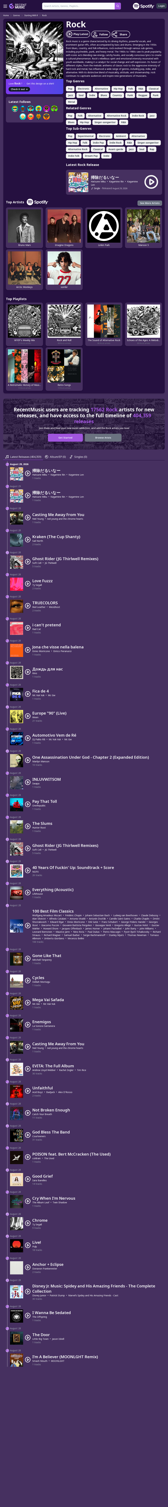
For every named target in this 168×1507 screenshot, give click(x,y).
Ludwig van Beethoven (125, 915)
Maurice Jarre (63, 931)
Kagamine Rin (116, 181)
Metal (71, 101)
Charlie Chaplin (141, 918)
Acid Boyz (37, 1092)
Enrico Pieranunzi (62, 651)
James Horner (92, 928)
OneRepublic (39, 805)
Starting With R (31, 15)
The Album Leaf (40, 1202)
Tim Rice (81, 1070)
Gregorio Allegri (122, 925)
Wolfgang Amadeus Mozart (47, 915)
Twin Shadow (60, 1202)
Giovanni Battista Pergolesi (77, 925)
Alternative (101, 88)
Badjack (50, 1092)
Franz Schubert (110, 921)
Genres (16, 15)
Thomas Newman (137, 935)
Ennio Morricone (41, 651)
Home (6, 15)
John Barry (130, 928)
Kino (34, 673)
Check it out (19, 89)
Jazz (70, 95)
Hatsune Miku (98, 181)
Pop (70, 88)
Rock (44, 15)
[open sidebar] (5, 6)
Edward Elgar (57, 921)
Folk (130, 88)
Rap (152, 149)
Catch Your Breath (42, 1114)
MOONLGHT (57, 1360)
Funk (130, 95)
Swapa (35, 783)
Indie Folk (73, 155)
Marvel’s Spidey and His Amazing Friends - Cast (93, 1295)
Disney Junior (39, 1295)
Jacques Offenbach (72, 928)
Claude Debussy (149, 915)
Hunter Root (39, 827)
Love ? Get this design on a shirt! (31, 83)
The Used (49, 1158)
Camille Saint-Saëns (119, 918)
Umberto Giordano (54, 938)
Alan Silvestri (39, 918)
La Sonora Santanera (43, 1025)
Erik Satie (93, 921)
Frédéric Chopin (73, 915)
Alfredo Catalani (57, 918)
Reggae (142, 95)
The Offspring (39, 1316)
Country (117, 95)
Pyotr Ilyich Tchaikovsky (136, 931)
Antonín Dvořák (97, 918)
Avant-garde (115, 149)
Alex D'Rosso (65, 1092)
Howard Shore (50, 928)
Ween (35, 717)
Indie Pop (98, 142)
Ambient (121, 136)
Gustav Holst (141, 925)
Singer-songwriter (105, 122)
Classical (154, 88)
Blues (104, 95)
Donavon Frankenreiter (44, 1268)
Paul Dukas (94, 931)
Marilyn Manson (40, 761)
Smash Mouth (39, 1360)
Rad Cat (36, 629)
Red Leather (38, 607)
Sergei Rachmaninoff (94, 935)
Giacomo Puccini (50, 925)
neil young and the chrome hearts (65, 518)
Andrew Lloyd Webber (44, 1070)
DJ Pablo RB (38, 739)
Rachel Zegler (66, 1070)
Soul (81, 95)
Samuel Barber (72, 935)
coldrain (36, 1158)
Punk (155, 95)
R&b (140, 88)
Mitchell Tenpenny (42, 959)
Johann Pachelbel (112, 928)
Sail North (37, 540)
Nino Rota (78, 931)
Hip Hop (118, 88)
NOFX (35, 871)
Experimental (86, 136)
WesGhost (54, 607)
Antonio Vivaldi (77, 918)
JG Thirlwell (50, 562)
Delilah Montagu (41, 981)
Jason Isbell (58, 1338)
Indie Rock (138, 115)
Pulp (34, 1246)
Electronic (83, 88)
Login (161, 5)
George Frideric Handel (133, 921)
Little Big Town (40, 1338)
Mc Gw (51, 695)
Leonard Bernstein (42, 931)
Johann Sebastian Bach (97, 915)
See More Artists (149, 203)
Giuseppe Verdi (103, 925)
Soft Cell (36, 562)
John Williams (147, 928)
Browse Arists (103, 437)
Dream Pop (91, 155)
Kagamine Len (76, 474)
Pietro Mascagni (111, 931)
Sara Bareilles (39, 1180)
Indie (92, 95)
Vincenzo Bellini (76, 938)
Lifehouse (37, 893)
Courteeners (39, 1136)
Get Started (65, 437)
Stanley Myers (116, 935)
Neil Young (38, 518)
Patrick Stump (57, 1295)
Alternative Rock (116, 115)
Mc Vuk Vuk (38, 695)
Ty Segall (37, 585)
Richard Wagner (52, 935)
